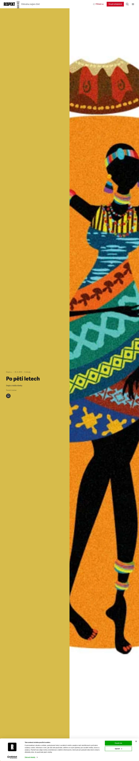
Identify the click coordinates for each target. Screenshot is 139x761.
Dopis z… (9, 372)
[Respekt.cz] (9, 4)
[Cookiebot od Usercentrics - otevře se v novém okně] (12, 757)
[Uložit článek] (8, 396)
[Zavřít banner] (136, 741)
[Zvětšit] (104, 384)
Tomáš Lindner (11, 390)
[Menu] (133, 4)
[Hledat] (127, 4)
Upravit (117, 748)
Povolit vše (118, 743)
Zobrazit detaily (30, 757)
